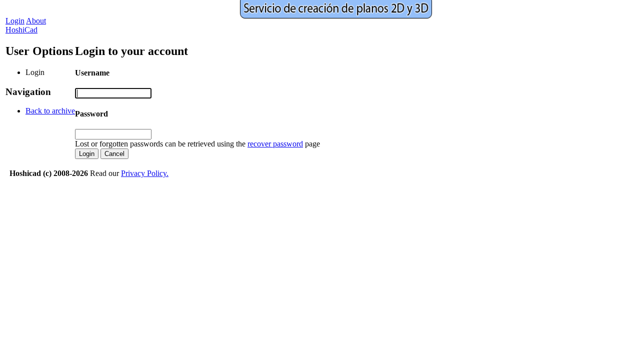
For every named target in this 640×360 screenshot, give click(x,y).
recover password (275, 144)
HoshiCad (22, 30)
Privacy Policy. (144, 173)
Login (15, 20)
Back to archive (50, 110)
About (36, 20)
